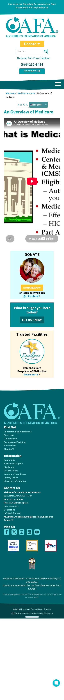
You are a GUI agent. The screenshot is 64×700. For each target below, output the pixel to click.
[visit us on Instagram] (21, 532)
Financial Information (15, 481)
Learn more (31, 374)
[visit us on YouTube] (37, 532)
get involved (31, 296)
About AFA (9, 449)
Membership (10, 445)
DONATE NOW (32, 287)
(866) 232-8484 (32, 64)
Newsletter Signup (13, 463)
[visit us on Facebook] (6, 532)
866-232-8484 (11, 506)
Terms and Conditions (15, 474)
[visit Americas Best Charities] (32, 563)
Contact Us (32, 71)
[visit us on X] (14, 532)
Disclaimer (9, 467)
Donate (30, 43)
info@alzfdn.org (12, 513)
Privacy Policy (11, 477)
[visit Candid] (32, 545)
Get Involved (10, 438)
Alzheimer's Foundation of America (35, 609)
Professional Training (14, 442)
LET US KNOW (32, 320)
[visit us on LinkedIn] (29, 532)
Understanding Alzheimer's (18, 431)
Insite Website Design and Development (35, 613)
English (37, 104)
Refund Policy (11, 470)
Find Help (9, 435)
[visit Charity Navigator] (13, 545)
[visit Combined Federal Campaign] (50, 545)
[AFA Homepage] (32, 27)
